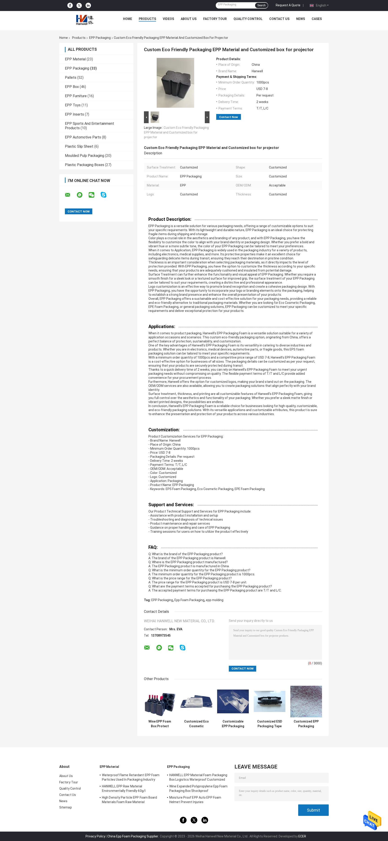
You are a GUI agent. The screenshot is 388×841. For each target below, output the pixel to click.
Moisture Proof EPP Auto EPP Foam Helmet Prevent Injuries (195, 800)
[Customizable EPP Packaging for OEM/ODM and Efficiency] (233, 701)
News (300, 19)
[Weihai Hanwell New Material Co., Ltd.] (84, 20)
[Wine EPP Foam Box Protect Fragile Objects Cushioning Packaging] (160, 701)
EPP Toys (73, 105)
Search (261, 5)
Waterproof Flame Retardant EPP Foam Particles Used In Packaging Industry (131, 777)
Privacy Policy (95, 836)
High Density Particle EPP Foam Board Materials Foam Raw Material (129, 800)
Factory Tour (215, 19)
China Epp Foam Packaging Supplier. (133, 836)
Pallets (70, 77)
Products (147, 19)
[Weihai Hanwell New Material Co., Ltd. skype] (106, 195)
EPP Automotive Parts (83, 137)
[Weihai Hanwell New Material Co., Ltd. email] (70, 195)
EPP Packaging (100, 37)
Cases (317, 19)
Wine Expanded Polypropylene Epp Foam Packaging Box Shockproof (198, 788)
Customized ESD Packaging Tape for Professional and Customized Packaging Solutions (269, 724)
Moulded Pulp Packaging (84, 155)
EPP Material (75, 59)
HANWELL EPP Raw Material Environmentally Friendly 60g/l (124, 788)
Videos (168, 19)
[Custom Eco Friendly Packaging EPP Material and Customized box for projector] (175, 84)
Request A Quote (288, 5)
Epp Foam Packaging (189, 600)
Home (127, 19)
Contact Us (279, 19)
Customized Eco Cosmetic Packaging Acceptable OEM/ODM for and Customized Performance (196, 724)
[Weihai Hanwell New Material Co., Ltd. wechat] (94, 195)
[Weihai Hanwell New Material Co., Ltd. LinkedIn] (88, 5)
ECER (302, 836)
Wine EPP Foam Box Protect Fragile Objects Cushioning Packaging (159, 724)
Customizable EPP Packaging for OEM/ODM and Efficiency (233, 724)
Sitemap (65, 807)
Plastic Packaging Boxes (84, 165)
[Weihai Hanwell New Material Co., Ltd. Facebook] (70, 5)
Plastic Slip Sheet (79, 146)
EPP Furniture (76, 96)
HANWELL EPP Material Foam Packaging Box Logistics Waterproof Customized (198, 777)
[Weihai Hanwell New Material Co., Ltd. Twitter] (79, 5)
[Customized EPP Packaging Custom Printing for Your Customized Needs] (306, 701)
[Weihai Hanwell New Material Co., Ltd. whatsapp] (82, 195)
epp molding (214, 600)
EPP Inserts (74, 114)
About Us (188, 19)
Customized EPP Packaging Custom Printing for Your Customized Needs (306, 724)
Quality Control (248, 19)
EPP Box (72, 87)
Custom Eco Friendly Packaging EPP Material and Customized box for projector (176, 132)
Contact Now (228, 117)
